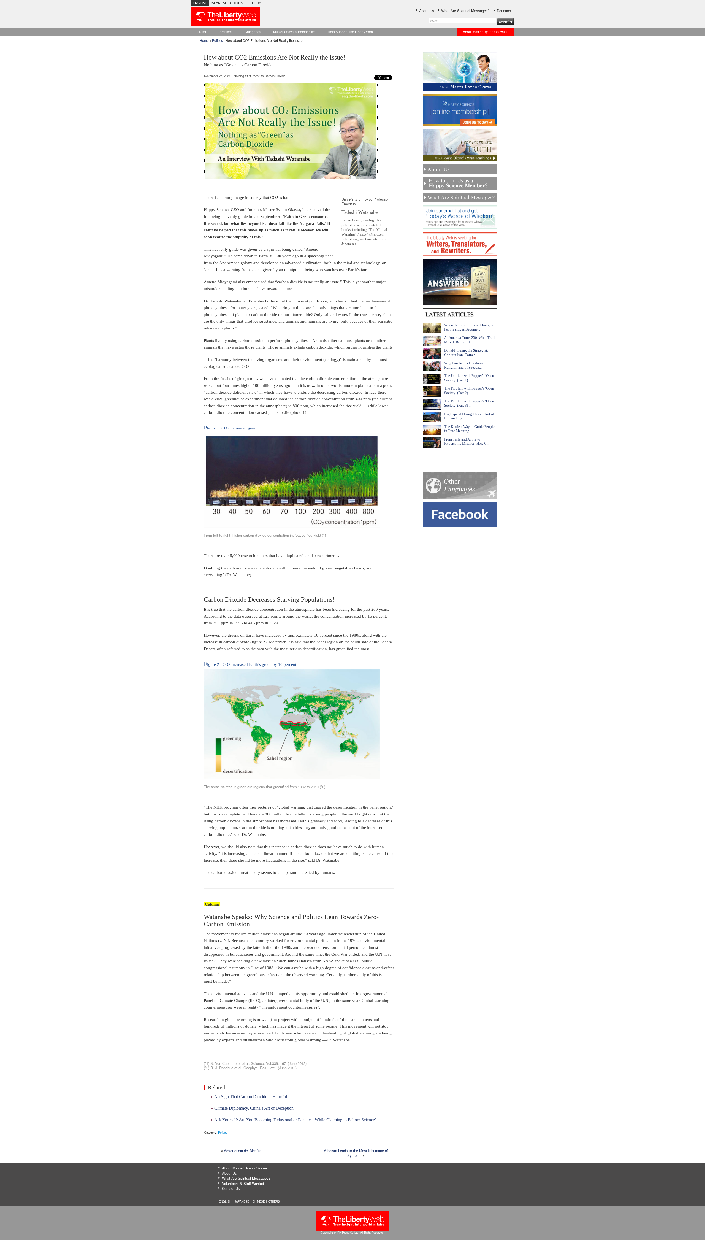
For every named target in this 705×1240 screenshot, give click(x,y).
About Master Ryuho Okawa (244, 1168)
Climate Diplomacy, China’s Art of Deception (254, 1108)
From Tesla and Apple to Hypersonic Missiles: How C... (466, 441)
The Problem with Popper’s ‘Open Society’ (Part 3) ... (469, 403)
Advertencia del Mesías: (243, 1150)
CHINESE (237, 3)
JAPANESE (218, 3)
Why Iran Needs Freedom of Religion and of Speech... (465, 365)
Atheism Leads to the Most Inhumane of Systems (356, 1153)
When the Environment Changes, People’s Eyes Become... (469, 327)
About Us (426, 10)
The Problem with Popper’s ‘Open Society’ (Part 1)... (469, 378)
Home (204, 40)
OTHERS (254, 3)
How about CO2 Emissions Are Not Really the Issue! (274, 60)
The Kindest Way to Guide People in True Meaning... (469, 429)
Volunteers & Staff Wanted (243, 1183)
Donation (504, 10)
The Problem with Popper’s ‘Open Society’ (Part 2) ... (469, 390)
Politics (217, 40)
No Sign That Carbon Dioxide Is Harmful (250, 1096)
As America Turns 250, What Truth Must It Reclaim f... (470, 340)
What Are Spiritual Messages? (465, 10)
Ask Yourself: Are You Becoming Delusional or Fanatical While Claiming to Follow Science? (295, 1119)
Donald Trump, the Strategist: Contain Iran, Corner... (466, 352)
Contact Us (231, 1188)
